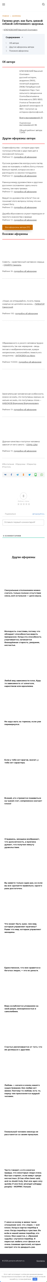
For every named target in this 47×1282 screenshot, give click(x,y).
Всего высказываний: (31, 118)
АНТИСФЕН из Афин (25, 356)
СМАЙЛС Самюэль (12, 265)
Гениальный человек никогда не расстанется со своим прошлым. (21, 1133)
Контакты (41, 1261)
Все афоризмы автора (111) (17, 227)
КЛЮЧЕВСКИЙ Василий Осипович (20, 30)
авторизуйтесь (38, 514)
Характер (32, 464)
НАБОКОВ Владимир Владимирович (20, 403)
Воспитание (9, 464)
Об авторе (14, 43)
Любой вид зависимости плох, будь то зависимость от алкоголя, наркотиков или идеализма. (22, 683)
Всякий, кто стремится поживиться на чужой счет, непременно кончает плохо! (23, 801)
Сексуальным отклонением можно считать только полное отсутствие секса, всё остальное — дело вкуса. (22, 593)
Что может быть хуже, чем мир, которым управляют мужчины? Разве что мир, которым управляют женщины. (22, 928)
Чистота (7, 467)
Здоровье (21, 464)
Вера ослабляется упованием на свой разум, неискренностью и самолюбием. (21, 1009)
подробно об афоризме (25, 157)
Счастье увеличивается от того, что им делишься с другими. (23, 1048)
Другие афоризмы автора (21, 47)
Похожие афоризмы (19, 51)
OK (35, 1279)
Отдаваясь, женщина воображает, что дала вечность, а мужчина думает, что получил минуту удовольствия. (22, 843)
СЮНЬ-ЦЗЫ (32, 445)
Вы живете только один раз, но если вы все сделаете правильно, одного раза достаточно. (23, 885)
